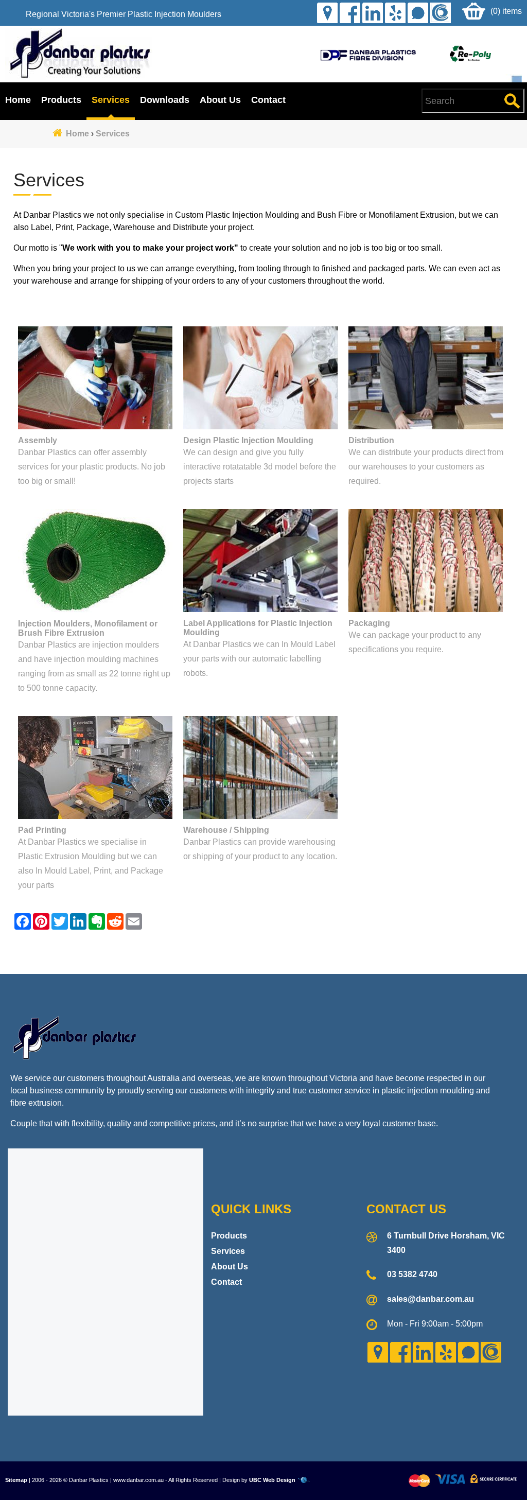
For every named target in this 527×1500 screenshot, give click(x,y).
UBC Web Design (272, 1480)
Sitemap (16, 1480)
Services (111, 100)
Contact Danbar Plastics (263, 954)
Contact (268, 100)
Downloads (164, 100)
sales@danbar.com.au (430, 1299)
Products (61, 100)
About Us (220, 100)
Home (18, 100)
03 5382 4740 (412, 1274)
